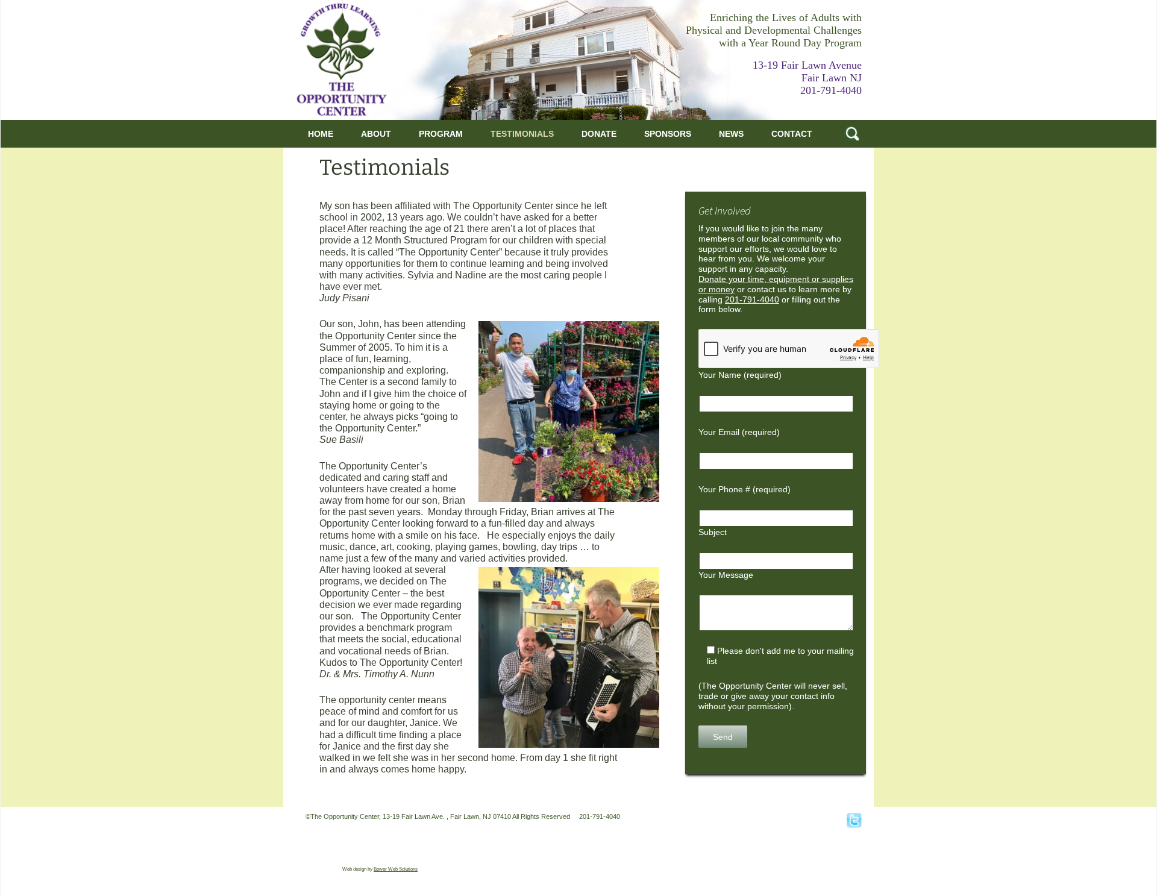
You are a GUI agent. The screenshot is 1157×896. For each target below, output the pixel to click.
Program (441, 134)
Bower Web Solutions (396, 869)
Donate (599, 134)
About (376, 134)
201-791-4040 (831, 90)
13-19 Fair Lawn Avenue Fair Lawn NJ (807, 71)
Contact (791, 134)
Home (320, 134)
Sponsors (667, 134)
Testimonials (522, 134)
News (731, 134)
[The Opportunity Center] (341, 59)
